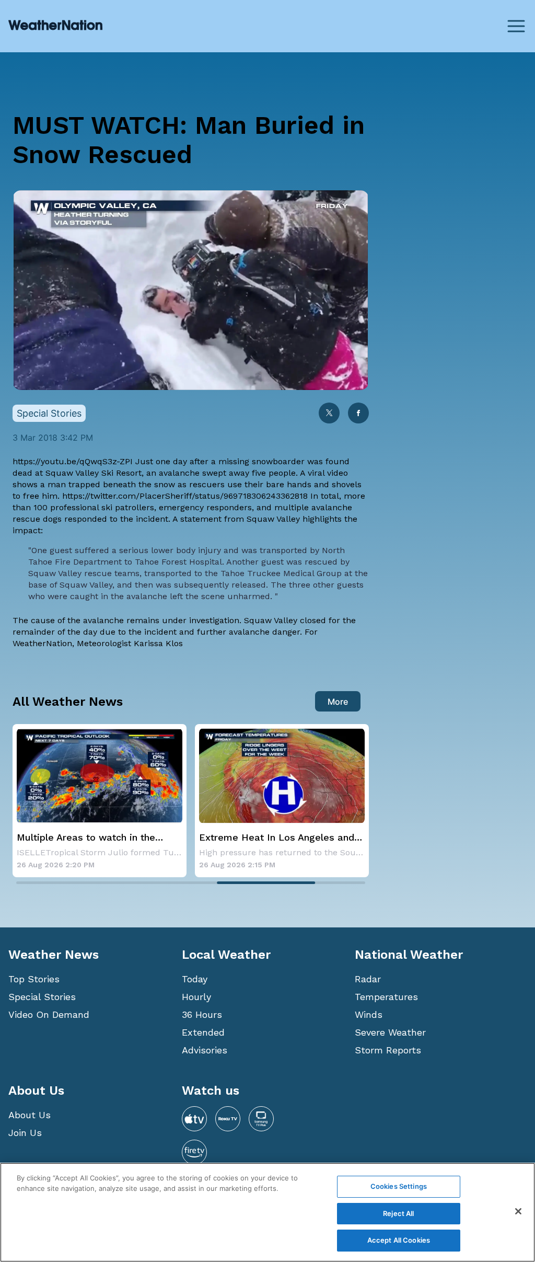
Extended (203, 1032)
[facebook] (358, 414)
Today (194, 978)
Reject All (398, 1213)
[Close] (518, 1211)
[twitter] (329, 414)
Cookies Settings (398, 1186)
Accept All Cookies (398, 1240)
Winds (368, 1014)
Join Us (25, 1132)
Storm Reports (388, 1050)
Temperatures (386, 996)
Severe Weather (390, 1032)
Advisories (204, 1050)
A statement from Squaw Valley (236, 519)
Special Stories (42, 996)
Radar (368, 978)
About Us (29, 1114)
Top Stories (34, 978)
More (338, 701)
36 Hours (202, 1014)
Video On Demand (48, 1014)
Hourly (196, 996)
